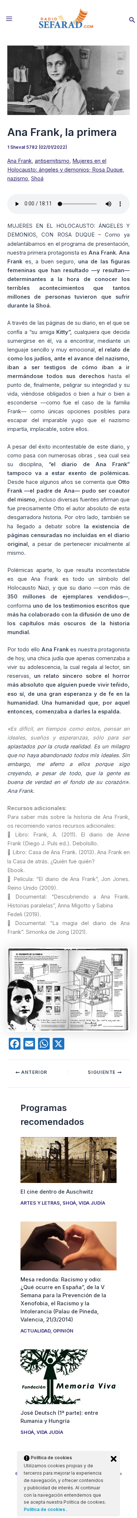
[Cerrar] (114, 1459)
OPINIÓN (63, 1331)
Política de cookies (45, 1509)
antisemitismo (52, 161)
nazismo (17, 178)
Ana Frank (19, 161)
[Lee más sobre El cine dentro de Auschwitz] (68, 1159)
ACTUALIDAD (35, 1331)
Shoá (37, 178)
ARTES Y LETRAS (40, 1203)
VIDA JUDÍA (92, 1203)
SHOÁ (69, 1203)
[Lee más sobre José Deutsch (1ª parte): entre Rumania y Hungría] (68, 1376)
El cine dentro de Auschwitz (56, 1191)
